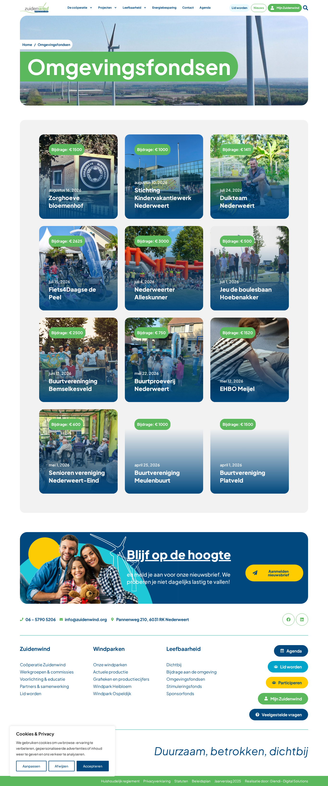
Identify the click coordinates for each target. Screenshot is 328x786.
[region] (62, 751)
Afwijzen (61, 766)
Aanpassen (31, 766)
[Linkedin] (302, 619)
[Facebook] (288, 619)
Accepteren (92, 766)
